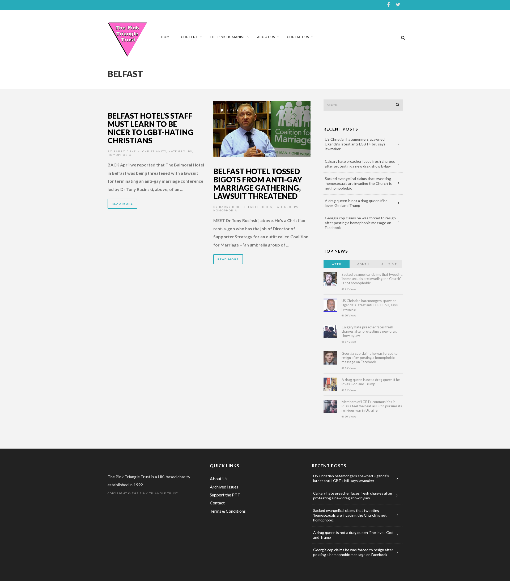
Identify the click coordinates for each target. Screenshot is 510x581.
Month (362, 264)
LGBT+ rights (260, 206)
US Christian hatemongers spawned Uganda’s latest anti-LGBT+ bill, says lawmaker (355, 144)
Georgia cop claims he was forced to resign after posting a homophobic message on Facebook (360, 223)
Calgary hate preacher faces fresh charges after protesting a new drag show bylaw (360, 163)
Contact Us (298, 37)
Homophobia (119, 154)
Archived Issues (224, 486)
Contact (217, 502)
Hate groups (180, 151)
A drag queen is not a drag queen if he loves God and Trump (356, 203)
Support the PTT (225, 494)
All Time (389, 264)
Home (166, 37)
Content (189, 37)
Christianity (154, 151)
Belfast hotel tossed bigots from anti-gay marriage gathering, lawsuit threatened (257, 183)
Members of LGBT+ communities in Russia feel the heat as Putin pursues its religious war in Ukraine (372, 406)
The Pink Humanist (227, 37)
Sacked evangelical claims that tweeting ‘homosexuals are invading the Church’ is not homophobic (358, 183)
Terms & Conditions (228, 510)
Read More (122, 203)
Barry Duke (124, 151)
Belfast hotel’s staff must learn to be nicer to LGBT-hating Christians (150, 128)
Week (337, 264)
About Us (266, 37)
